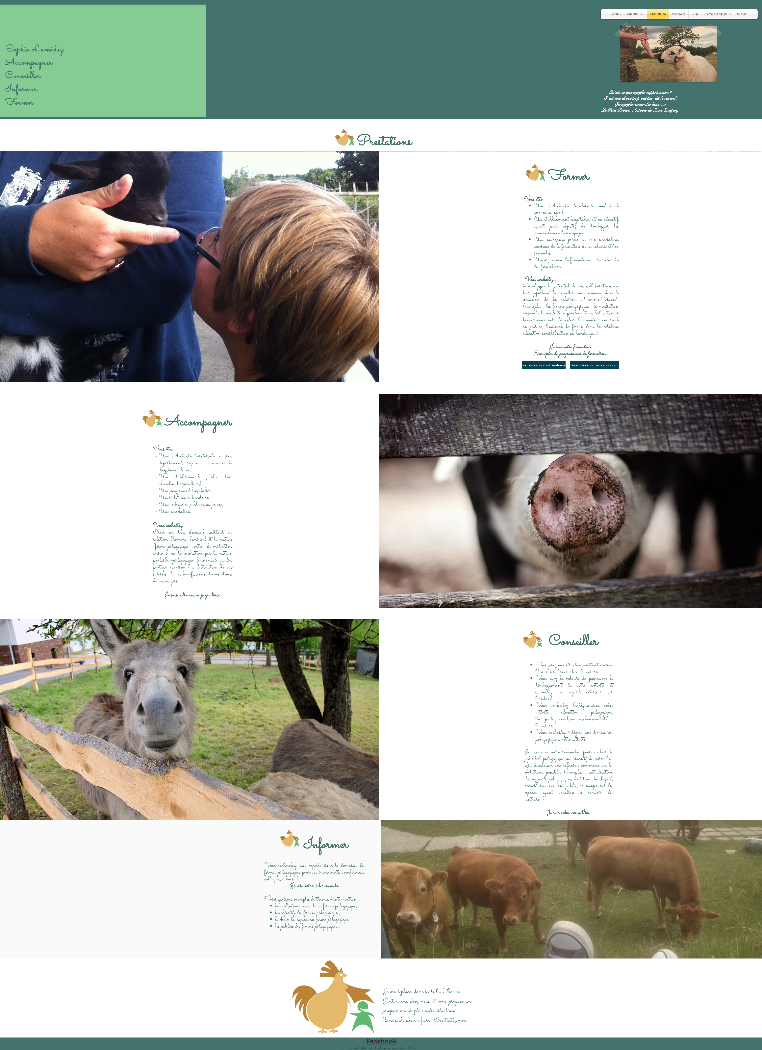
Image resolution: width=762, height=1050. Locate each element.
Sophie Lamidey (34, 49)
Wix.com (413, 1048)
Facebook (381, 1041)
